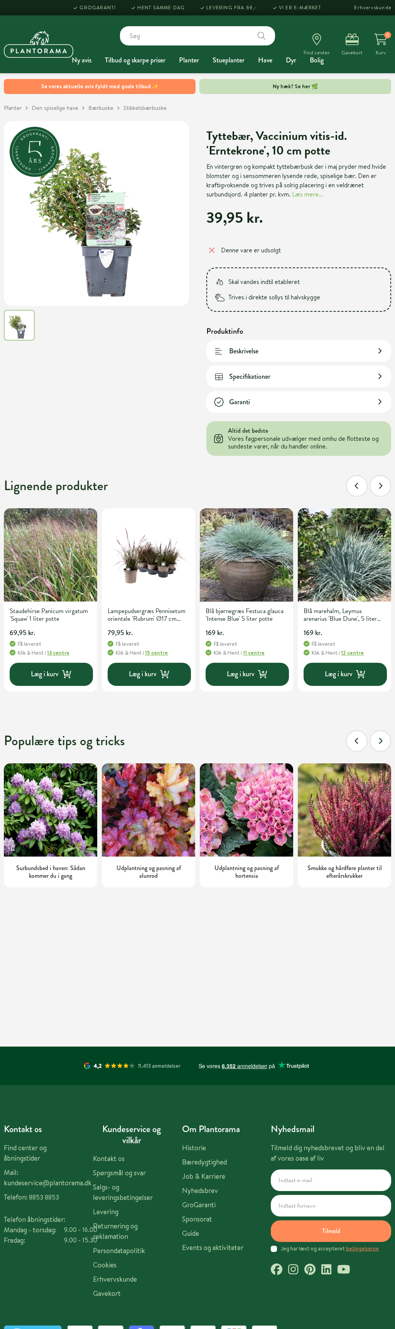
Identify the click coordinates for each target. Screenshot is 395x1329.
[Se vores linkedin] (326, 1270)
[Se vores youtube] (343, 1270)
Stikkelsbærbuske (145, 108)
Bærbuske (100, 108)
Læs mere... (307, 194)
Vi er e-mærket (300, 7)
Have (265, 60)
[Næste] (380, 486)
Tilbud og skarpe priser (135, 60)
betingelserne (362, 1248)
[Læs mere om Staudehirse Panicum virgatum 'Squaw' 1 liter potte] (50, 554)
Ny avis (81, 60)
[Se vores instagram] (293, 1270)
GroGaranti (97, 7)
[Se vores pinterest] (310, 1270)
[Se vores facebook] (276, 1270)
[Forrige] (357, 486)
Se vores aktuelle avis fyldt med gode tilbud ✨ (100, 86)
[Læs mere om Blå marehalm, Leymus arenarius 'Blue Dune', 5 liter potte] (344, 554)
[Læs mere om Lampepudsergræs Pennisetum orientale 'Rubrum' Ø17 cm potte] (148, 554)
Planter (189, 60)
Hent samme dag (161, 7)
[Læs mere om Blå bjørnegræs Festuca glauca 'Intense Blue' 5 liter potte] (246, 554)
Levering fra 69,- (231, 7)
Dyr (291, 60)
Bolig (317, 60)
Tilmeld (331, 1231)
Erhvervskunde (372, 7)
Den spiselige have (55, 108)
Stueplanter (229, 60)
